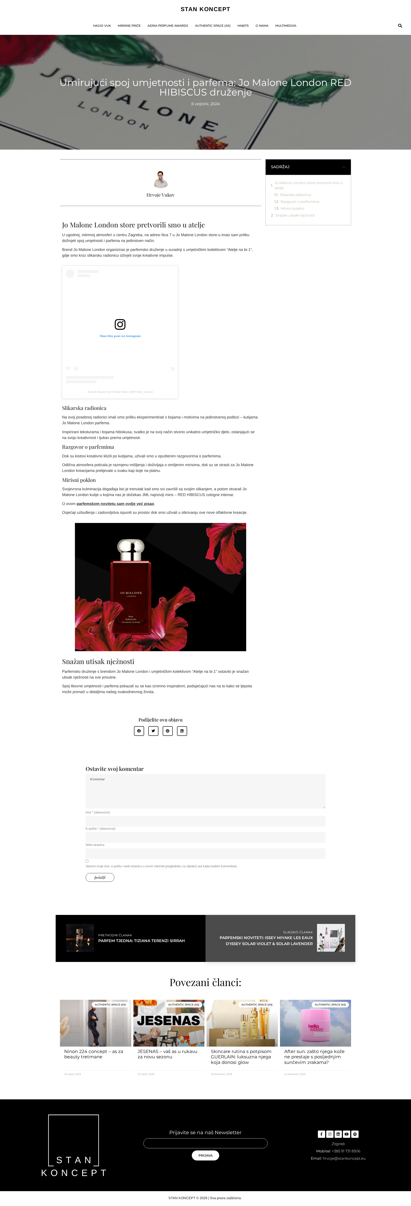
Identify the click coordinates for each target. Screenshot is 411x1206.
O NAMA (262, 26)
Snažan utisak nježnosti (295, 215)
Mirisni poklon (293, 208)
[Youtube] (346, 1134)
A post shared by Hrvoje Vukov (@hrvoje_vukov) (120, 391)
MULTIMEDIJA (285, 26)
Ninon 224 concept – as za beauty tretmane (93, 1054)
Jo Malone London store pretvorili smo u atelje (309, 185)
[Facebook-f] (321, 1134)
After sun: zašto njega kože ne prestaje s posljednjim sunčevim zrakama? (314, 1057)
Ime (98, 812)
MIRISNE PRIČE (129, 26)
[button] (400, 25)
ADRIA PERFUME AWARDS (167, 26)
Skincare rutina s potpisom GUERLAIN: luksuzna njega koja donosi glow (241, 1057)
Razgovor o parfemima (300, 202)
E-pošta (100, 828)
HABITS (243, 26)
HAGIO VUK (102, 26)
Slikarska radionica (295, 195)
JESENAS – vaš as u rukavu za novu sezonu (167, 1054)
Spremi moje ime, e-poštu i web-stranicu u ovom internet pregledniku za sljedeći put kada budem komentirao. (162, 866)
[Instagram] (330, 1134)
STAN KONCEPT (206, 9)
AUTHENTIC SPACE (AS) (213, 26)
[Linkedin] (338, 1134)
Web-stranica (95, 845)
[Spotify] (355, 1134)
